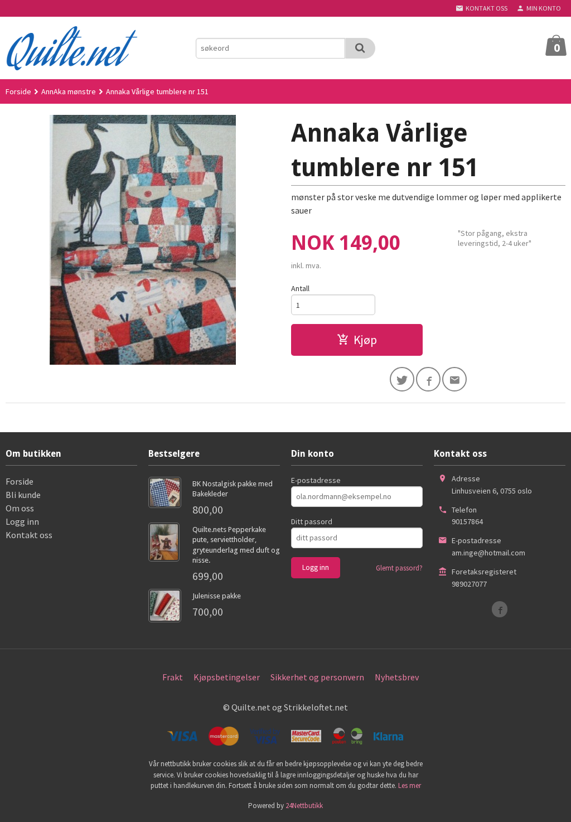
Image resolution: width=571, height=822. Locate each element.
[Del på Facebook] (428, 379)
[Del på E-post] (454, 379)
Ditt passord (311, 521)
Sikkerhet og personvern (317, 677)
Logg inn (22, 521)
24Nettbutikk (304, 805)
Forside (18, 91)
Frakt (172, 677)
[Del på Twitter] (402, 379)
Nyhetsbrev (397, 677)
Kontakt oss (29, 534)
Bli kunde (23, 494)
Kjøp (365, 339)
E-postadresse (316, 480)
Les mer (409, 785)
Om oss (20, 508)
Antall (300, 288)
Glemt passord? (399, 568)
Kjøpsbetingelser (226, 677)
